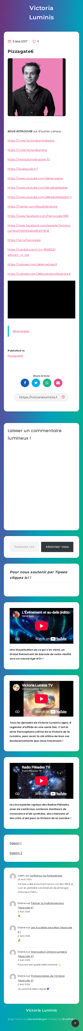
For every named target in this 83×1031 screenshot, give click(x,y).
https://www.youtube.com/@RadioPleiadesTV (40, 197)
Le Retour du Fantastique (46, 875)
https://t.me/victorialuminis (27, 150)
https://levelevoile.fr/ (23, 169)
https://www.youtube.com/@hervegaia (35, 178)
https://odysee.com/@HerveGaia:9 (32, 264)
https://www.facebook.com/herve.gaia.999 (38, 216)
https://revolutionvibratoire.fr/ (29, 159)
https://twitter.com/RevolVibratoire (33, 207)
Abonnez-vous (57, 547)
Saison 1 (15, 843)
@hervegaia (21, 331)
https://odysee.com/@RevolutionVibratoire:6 (39, 274)
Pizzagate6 (15, 356)
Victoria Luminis (41, 12)
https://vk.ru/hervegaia (24, 240)
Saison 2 (16, 853)
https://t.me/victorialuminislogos (31, 141)
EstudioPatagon (37, 1019)
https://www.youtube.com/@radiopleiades (38, 188)
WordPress (68, 1019)
